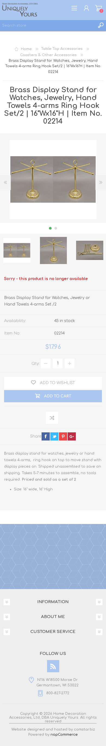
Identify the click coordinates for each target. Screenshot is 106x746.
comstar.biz (84, 729)
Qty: (36, 363)
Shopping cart (98, 8)
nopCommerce (64, 735)
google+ (72, 436)
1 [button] (50, 228)
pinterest (63, 436)
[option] (53, 250)
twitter (54, 436)
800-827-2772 (57, 693)
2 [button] (55, 228)
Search (100, 25)
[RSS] (53, 666)
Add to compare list (52, 418)
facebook (46, 436)
